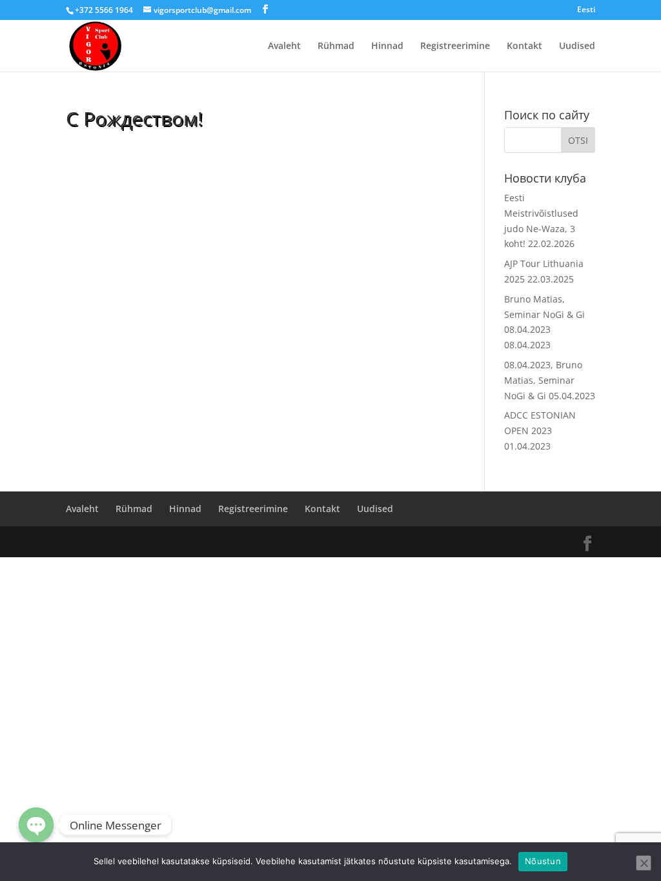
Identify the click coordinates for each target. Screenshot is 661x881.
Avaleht (284, 46)
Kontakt (524, 46)
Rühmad (336, 46)
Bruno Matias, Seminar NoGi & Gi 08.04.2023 (544, 314)
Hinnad (387, 46)
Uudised (577, 46)
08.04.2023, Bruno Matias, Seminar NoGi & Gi (543, 380)
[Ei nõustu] (643, 863)
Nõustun (543, 861)
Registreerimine (455, 46)
